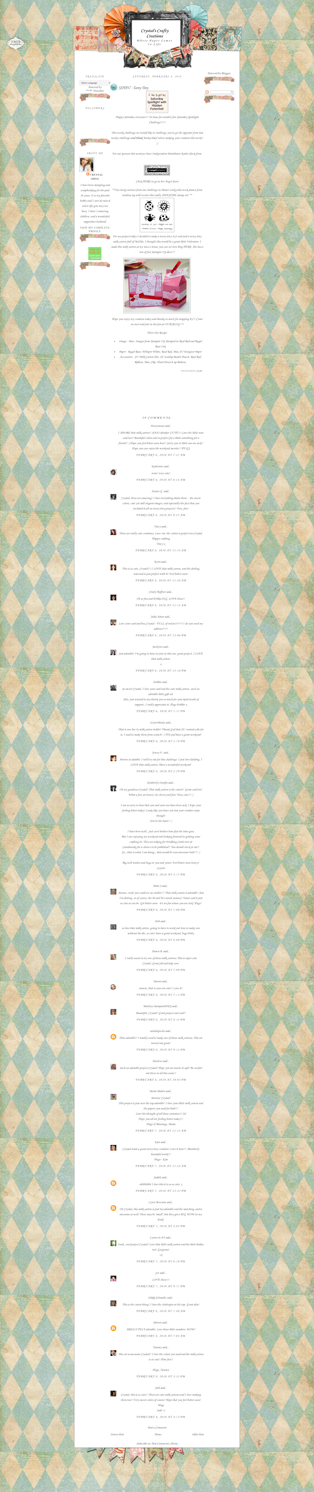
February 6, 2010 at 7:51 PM (160, 995)
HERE (146, 181)
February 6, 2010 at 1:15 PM (160, 711)
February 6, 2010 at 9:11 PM (160, 1050)
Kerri (157, 562)
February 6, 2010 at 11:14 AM (160, 550)
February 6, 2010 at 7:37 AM (160, 455)
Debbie (157, 682)
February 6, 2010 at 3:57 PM (160, 874)
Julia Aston (157, 617)
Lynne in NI (157, 1237)
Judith (157, 1177)
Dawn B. (157, 951)
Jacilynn (157, 647)
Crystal (96, 174)
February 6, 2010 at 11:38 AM (160, 580)
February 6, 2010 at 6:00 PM (160, 940)
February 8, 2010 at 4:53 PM (160, 1417)
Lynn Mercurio (157, 1202)
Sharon (157, 1322)
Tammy (157, 1347)
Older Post (198, 1434)
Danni (157, 981)
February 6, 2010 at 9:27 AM (160, 515)
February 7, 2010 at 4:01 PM (160, 1226)
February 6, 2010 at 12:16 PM (160, 670)
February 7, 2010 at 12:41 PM (160, 1191)
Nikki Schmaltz (157, 1298)
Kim (157, 1142)
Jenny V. (157, 752)
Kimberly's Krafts (157, 783)
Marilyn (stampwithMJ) (157, 1006)
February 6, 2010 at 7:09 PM (160, 970)
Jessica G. (157, 491)
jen (157, 1273)
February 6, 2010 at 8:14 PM (160, 1019)
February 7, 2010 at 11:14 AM (160, 1131)
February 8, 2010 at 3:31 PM (160, 1376)
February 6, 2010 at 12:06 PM (160, 635)
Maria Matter (157, 1091)
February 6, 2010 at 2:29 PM (160, 771)
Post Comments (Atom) (164, 1443)
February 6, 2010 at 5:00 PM (160, 910)
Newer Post (117, 1434)
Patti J (157, 886)
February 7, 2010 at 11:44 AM (160, 1166)
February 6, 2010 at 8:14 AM (160, 480)
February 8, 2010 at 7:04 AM (160, 1336)
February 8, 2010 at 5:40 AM (160, 1311)
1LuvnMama (157, 722)
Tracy (157, 526)
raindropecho (157, 1031)
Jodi (157, 1388)
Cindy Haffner (157, 592)
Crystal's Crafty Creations (154, 33)
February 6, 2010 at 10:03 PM (160, 1080)
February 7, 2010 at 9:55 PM (160, 1286)
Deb (157, 921)
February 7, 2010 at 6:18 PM (160, 1261)
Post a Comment (157, 1427)
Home (157, 1434)
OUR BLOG (172, 324)
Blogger (225, 73)
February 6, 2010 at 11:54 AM (160, 605)
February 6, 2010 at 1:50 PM (160, 741)
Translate (98, 91)
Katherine (157, 466)
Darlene (158, 1061)
